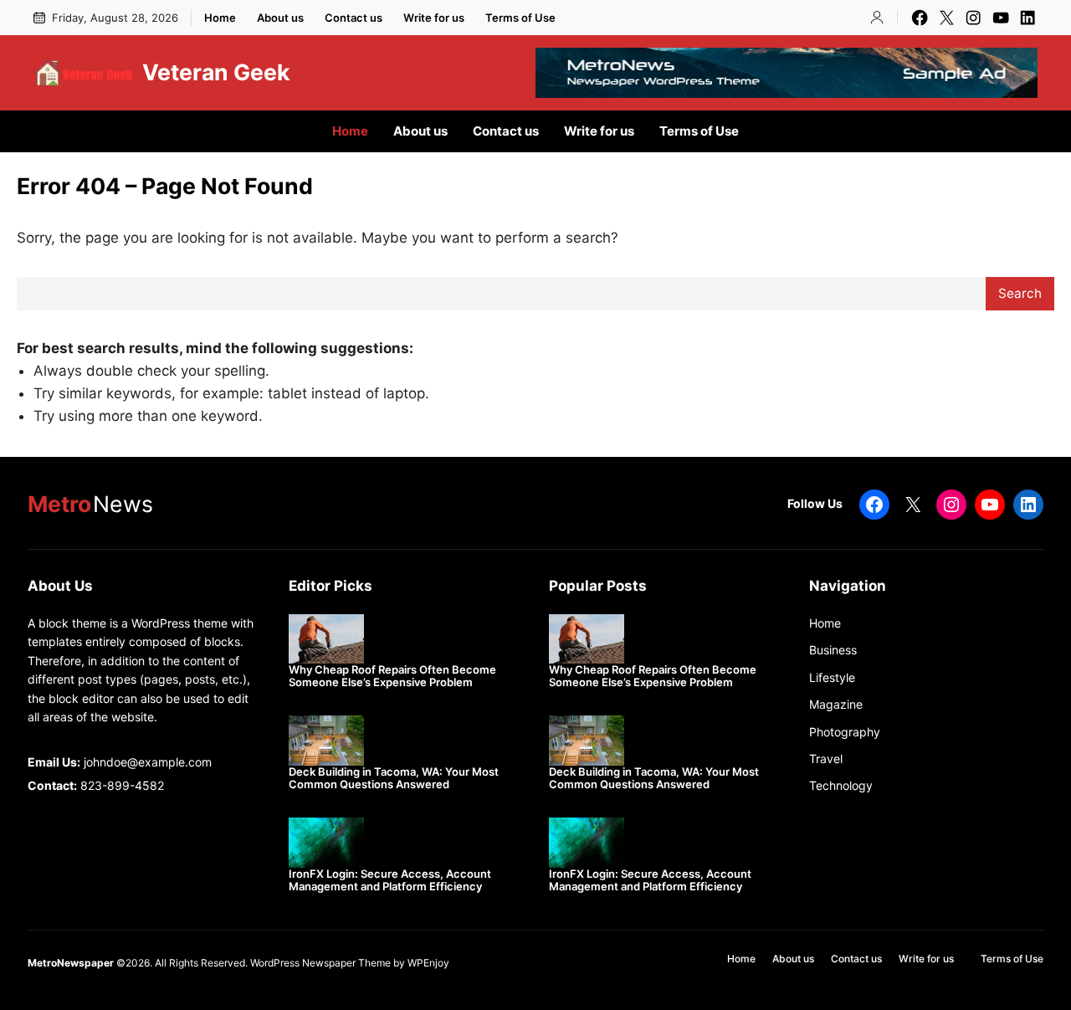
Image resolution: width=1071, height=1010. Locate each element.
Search (1020, 293)
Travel (826, 758)
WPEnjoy (428, 962)
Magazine (836, 704)
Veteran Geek (216, 72)
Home (825, 623)
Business (833, 650)
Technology (841, 785)
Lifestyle (832, 677)
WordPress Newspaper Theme (320, 962)
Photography (844, 732)
